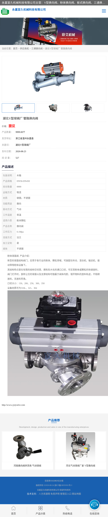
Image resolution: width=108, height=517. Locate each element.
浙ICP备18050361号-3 (63, 485)
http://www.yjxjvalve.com (13, 405)
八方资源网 (44, 494)
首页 (15, 48)
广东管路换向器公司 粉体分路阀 (81, 465)
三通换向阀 (37, 48)
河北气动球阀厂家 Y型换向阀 (27, 465)
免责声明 (55, 494)
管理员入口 (65, 494)
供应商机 (24, 48)
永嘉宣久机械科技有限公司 (48, 490)
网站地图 (76, 494)
